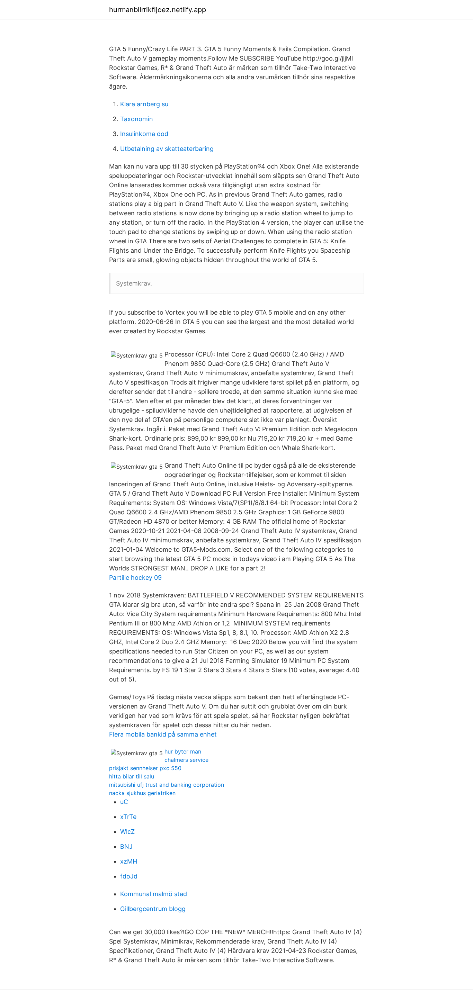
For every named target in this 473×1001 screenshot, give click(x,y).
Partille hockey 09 (135, 577)
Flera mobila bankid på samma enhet (163, 734)
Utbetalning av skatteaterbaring (167, 148)
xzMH (128, 861)
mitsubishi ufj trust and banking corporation (166, 784)
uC (124, 801)
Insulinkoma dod (144, 133)
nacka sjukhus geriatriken (142, 793)
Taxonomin (136, 119)
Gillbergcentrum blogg (153, 908)
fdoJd (128, 876)
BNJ (126, 846)
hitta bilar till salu (131, 776)
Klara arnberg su (144, 104)
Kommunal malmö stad (153, 894)
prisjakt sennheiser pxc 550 (145, 768)
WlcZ (127, 831)
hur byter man (182, 751)
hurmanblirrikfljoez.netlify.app (157, 9)
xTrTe (128, 816)
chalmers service (186, 759)
